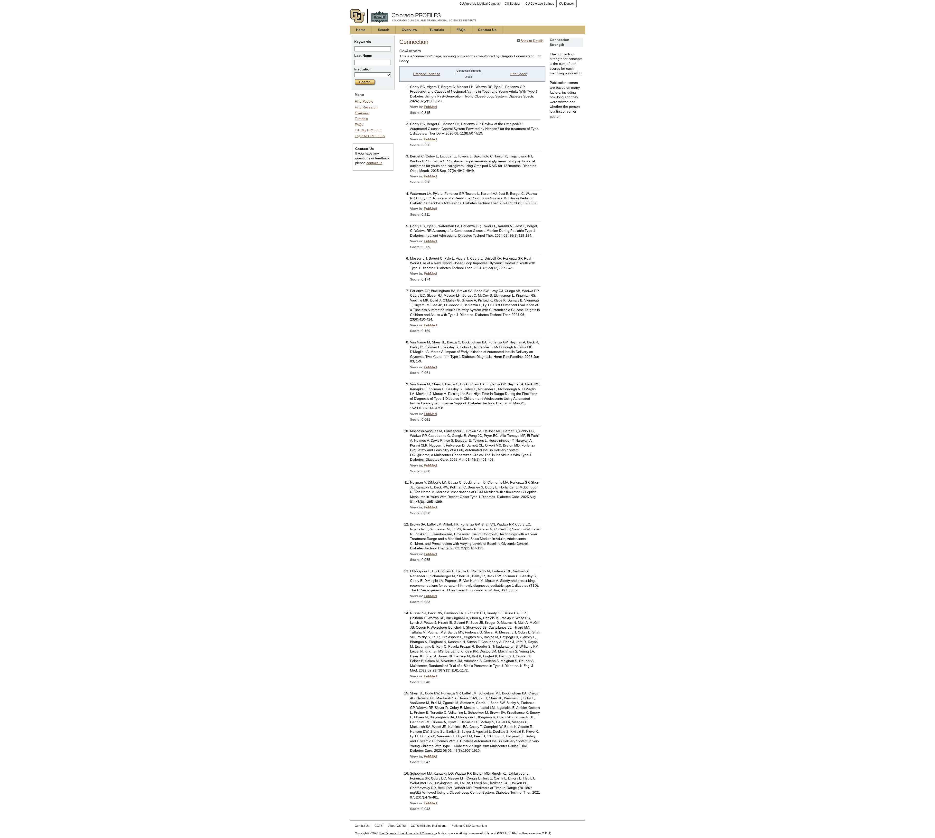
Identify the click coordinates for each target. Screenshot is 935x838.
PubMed (430, 107)
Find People (364, 101)
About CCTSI (397, 826)
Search (383, 30)
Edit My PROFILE (368, 130)
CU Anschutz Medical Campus (479, 3)
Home (360, 30)
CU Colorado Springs (539, 3)
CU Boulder (512, 3)
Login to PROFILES (370, 136)
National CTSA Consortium (469, 826)
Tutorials (437, 30)
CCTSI (378, 826)
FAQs (461, 30)
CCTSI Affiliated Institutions (428, 826)
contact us (374, 163)
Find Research (366, 107)
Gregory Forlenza (426, 74)
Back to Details (532, 41)
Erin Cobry (518, 74)
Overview (409, 30)
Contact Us (487, 30)
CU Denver (566, 3)
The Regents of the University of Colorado (406, 833)
